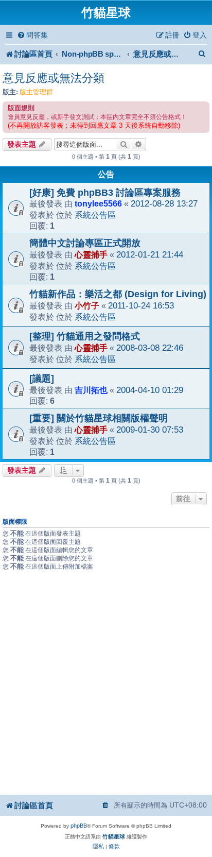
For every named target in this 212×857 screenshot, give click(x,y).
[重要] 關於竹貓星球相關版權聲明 (98, 418)
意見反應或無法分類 (53, 78)
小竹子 (87, 305)
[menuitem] (32, 35)
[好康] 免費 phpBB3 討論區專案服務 (105, 192)
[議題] (41, 378)
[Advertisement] (106, 682)
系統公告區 (95, 214)
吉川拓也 (91, 390)
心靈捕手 (91, 254)
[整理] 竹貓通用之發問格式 (84, 336)
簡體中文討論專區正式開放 (84, 243)
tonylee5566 (98, 203)
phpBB (78, 825)
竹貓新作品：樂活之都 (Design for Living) (117, 294)
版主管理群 (36, 92)
